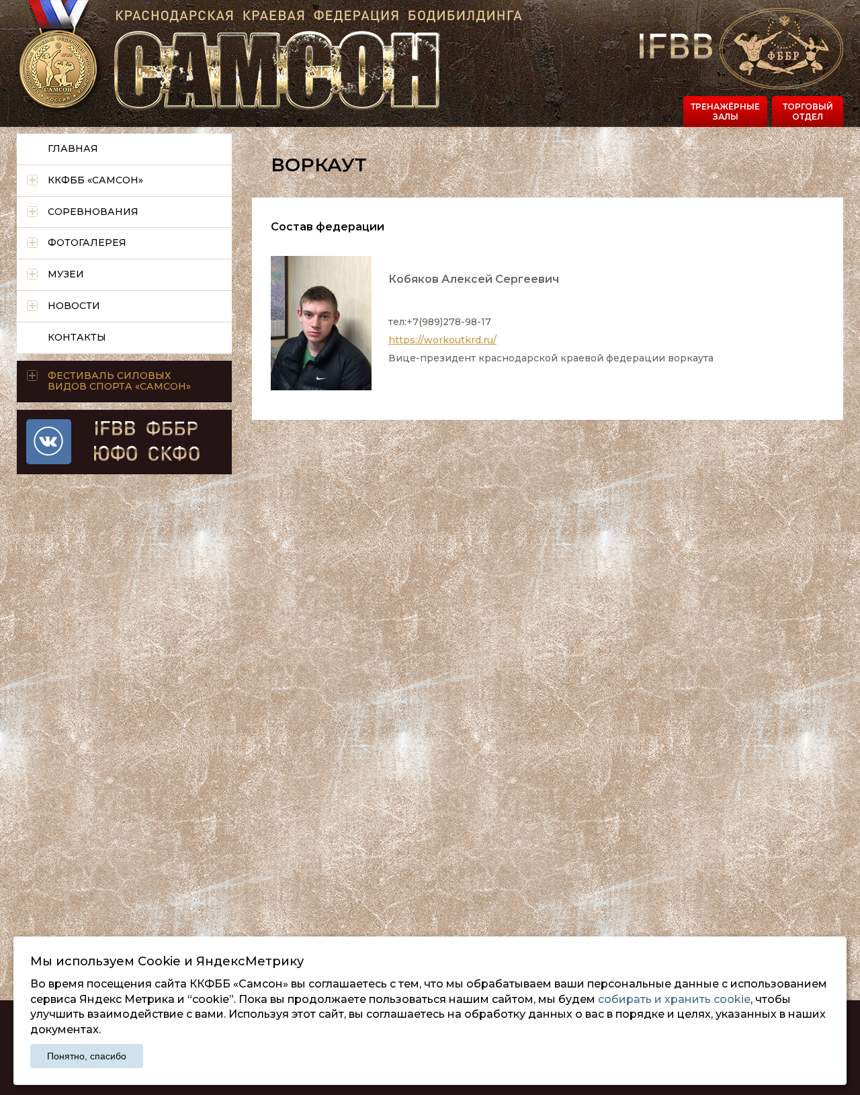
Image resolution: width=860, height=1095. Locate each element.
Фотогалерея (87, 242)
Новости (74, 306)
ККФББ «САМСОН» (95, 180)
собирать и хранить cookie (674, 999)
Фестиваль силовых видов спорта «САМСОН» (119, 381)
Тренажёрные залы (725, 111)
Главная (73, 148)
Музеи (66, 274)
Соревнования (93, 212)
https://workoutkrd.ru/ (442, 340)
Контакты (77, 337)
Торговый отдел (808, 111)
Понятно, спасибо (86, 1056)
